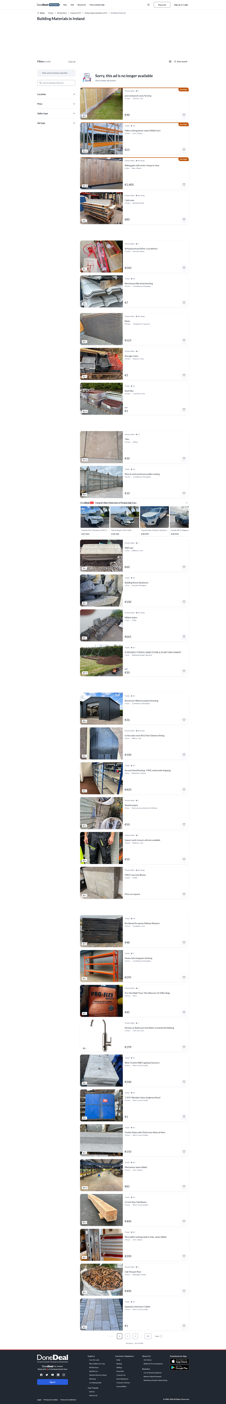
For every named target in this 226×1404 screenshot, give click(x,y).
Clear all (71, 61)
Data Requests (122, 1379)
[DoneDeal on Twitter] (46, 1374)
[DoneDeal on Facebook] (41, 1374)
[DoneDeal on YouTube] (52, 1374)
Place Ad (162, 5)
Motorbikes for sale (97, 1364)
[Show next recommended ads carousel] (187, 503)
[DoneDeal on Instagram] (63, 1374)
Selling (119, 1367)
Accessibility (121, 1386)
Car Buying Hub (95, 1383)
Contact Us (121, 1375)
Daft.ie (92, 1392)
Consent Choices (123, 1383)
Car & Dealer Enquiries (153, 1373)
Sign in (52, 1382)
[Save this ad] (184, 115)
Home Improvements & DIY (96, 13)
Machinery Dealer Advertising (155, 1380)
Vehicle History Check (98, 1375)
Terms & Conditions (68, 1400)
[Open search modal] (149, 4)
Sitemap (92, 1379)
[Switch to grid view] (170, 61)
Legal (39, 1400)
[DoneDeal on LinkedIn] (58, 1374)
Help (118, 1360)
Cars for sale (94, 1360)
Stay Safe (120, 1371)
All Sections (62, 13)
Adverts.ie (93, 1395)
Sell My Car (93, 1371)
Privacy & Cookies (51, 1400)
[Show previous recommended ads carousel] (182, 503)
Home (50, 13)
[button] (97, 4)
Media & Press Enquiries (153, 1364)
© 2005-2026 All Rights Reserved (176, 1399)
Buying (119, 1364)
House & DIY (75, 13)
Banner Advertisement (153, 1376)
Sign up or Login (181, 5)
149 (148, 1336)
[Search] (40, 83)
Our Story (147, 1360)
